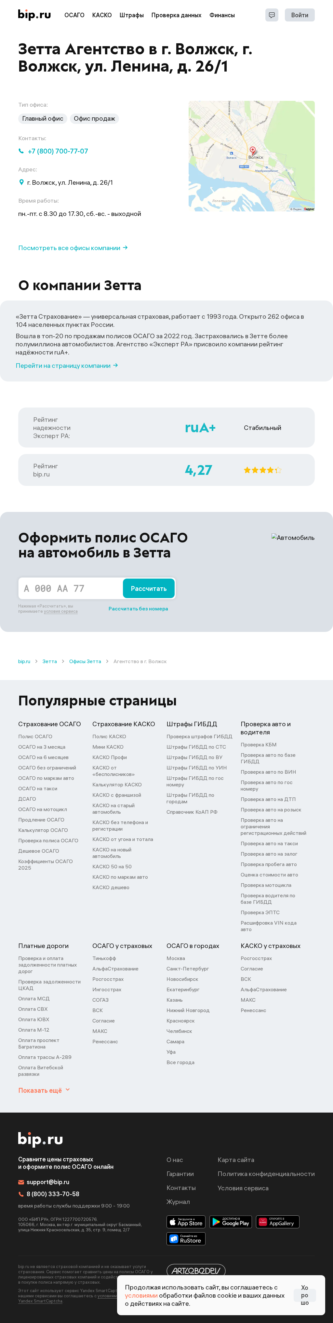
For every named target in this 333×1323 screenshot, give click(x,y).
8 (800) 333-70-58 (53, 1194)
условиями (141, 1295)
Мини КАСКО (108, 746)
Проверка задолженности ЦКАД (49, 984)
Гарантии (180, 1173)
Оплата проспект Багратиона (39, 1043)
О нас (174, 1160)
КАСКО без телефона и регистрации (120, 825)
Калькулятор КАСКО (117, 784)
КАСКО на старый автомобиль (113, 808)
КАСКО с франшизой (116, 795)
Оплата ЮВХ (33, 1019)
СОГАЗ (100, 999)
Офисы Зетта (85, 661)
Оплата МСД (34, 998)
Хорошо (305, 1295)
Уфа (171, 1052)
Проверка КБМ (259, 744)
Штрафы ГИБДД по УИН (196, 767)
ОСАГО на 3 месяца (41, 746)
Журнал (178, 1201)
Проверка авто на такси (269, 843)
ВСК (97, 1010)
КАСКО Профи (109, 757)
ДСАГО (27, 798)
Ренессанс (105, 1041)
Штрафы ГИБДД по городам (190, 798)
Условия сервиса (243, 1188)
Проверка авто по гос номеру (267, 785)
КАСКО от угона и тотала (122, 839)
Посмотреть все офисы (69, 248)
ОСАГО (74, 15)
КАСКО (102, 15)
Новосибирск (182, 979)
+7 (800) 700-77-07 (58, 151)
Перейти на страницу (63, 365)
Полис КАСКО (109, 736)
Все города (180, 1062)
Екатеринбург (183, 989)
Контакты (181, 1187)
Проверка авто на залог (269, 853)
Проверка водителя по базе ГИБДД (268, 898)
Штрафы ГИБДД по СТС (196, 746)
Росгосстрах (108, 979)
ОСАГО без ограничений (47, 767)
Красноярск (180, 1020)
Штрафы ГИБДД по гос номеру (195, 781)
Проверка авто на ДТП (268, 799)
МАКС (99, 1031)
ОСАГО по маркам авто (46, 778)
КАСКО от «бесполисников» (113, 770)
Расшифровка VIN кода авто (269, 925)
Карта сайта (236, 1160)
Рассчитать (149, 588)
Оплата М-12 (33, 1029)
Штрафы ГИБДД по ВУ (194, 757)
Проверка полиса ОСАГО (48, 840)
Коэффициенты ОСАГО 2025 (45, 864)
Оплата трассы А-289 (45, 1057)
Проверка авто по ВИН (268, 771)
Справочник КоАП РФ (192, 811)
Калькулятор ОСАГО (43, 830)
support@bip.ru (48, 1182)
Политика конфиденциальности (266, 1173)
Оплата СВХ (33, 1009)
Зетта (50, 661)
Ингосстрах (106, 989)
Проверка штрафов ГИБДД (199, 736)
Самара (175, 1041)
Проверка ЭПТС (260, 912)
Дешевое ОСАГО (38, 851)
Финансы (222, 15)
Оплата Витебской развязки (40, 1070)
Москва (175, 958)
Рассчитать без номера (138, 608)
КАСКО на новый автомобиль (111, 852)
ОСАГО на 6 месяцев (43, 757)
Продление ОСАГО (41, 819)
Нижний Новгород (188, 1010)
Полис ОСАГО (35, 736)
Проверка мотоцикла (266, 885)
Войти (299, 15)
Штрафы (132, 15)
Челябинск (179, 1031)
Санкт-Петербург (187, 968)
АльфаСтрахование (115, 968)
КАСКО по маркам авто (120, 877)
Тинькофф (104, 958)
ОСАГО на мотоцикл (42, 809)
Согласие (103, 1020)
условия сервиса (61, 611)
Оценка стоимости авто (269, 874)
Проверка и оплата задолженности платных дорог (47, 964)
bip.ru (24, 661)
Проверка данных (177, 15)
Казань (174, 999)
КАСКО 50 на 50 (112, 866)
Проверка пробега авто (269, 864)
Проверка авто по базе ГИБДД (268, 758)
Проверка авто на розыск (271, 809)
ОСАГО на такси (37, 788)
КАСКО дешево (110, 887)
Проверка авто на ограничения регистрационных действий (273, 826)
